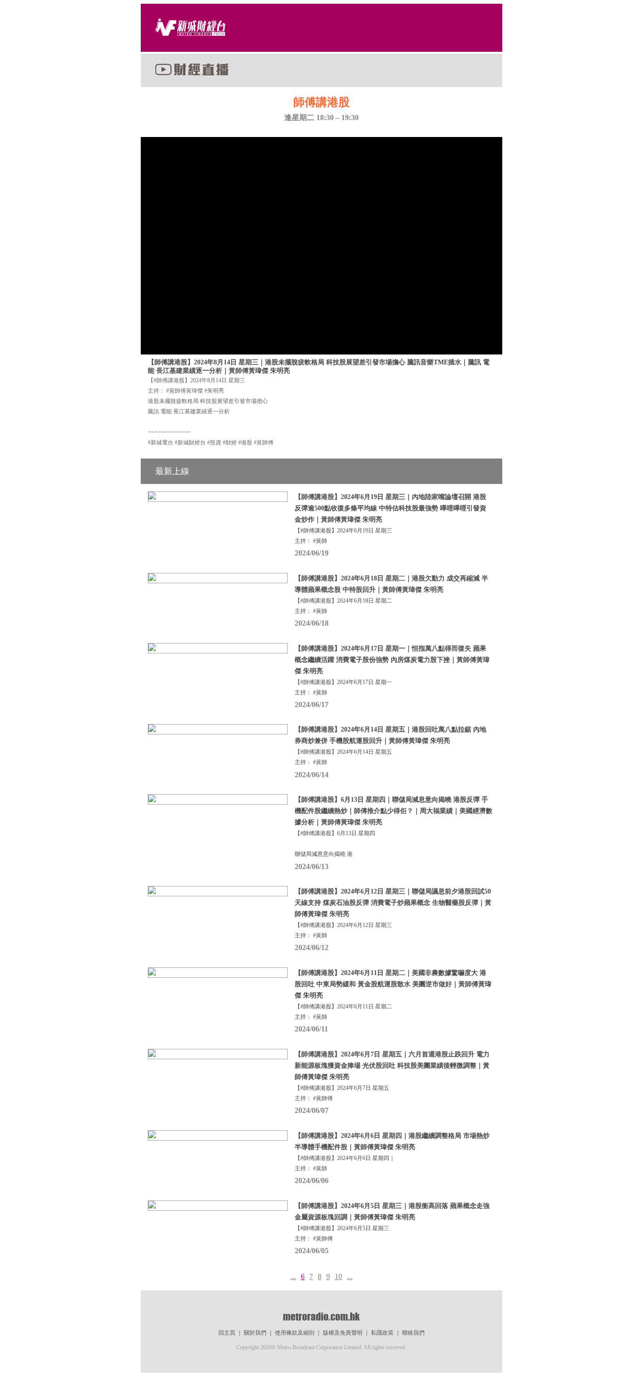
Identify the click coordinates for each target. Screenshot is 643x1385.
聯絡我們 (413, 1332)
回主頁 (226, 1332)
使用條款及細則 (294, 1332)
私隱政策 (382, 1332)
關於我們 (255, 1332)
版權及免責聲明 (342, 1332)
